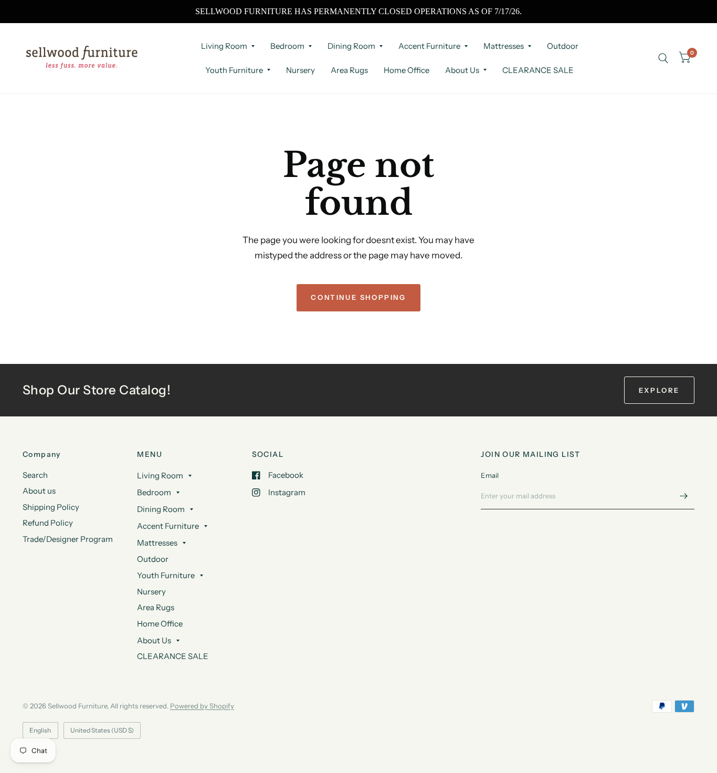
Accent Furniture (429, 46)
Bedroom (287, 46)
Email (490, 475)
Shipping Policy (51, 507)
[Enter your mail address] (683, 495)
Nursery (300, 70)
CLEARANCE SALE (538, 70)
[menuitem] (227, 46)
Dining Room (351, 46)
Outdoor (562, 46)
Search (35, 475)
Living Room (224, 46)
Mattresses (503, 46)
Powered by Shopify (202, 706)
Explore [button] (659, 390)
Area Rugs (349, 70)
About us (39, 491)
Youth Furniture (234, 70)
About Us (462, 70)
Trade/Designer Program (68, 539)
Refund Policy (48, 523)
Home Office (406, 70)
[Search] (663, 58)
